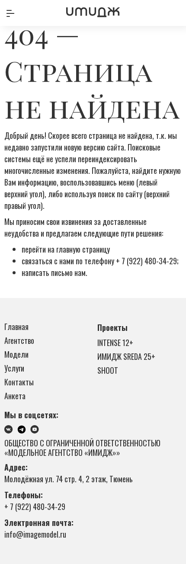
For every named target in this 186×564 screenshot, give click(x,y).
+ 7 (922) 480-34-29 (146, 260)
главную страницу (83, 249)
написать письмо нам (54, 272)
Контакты (19, 382)
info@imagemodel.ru (35, 534)
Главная (16, 326)
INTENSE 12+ (115, 342)
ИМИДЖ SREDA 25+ (126, 356)
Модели (16, 354)
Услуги (14, 368)
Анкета (15, 396)
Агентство (19, 340)
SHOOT (107, 370)
